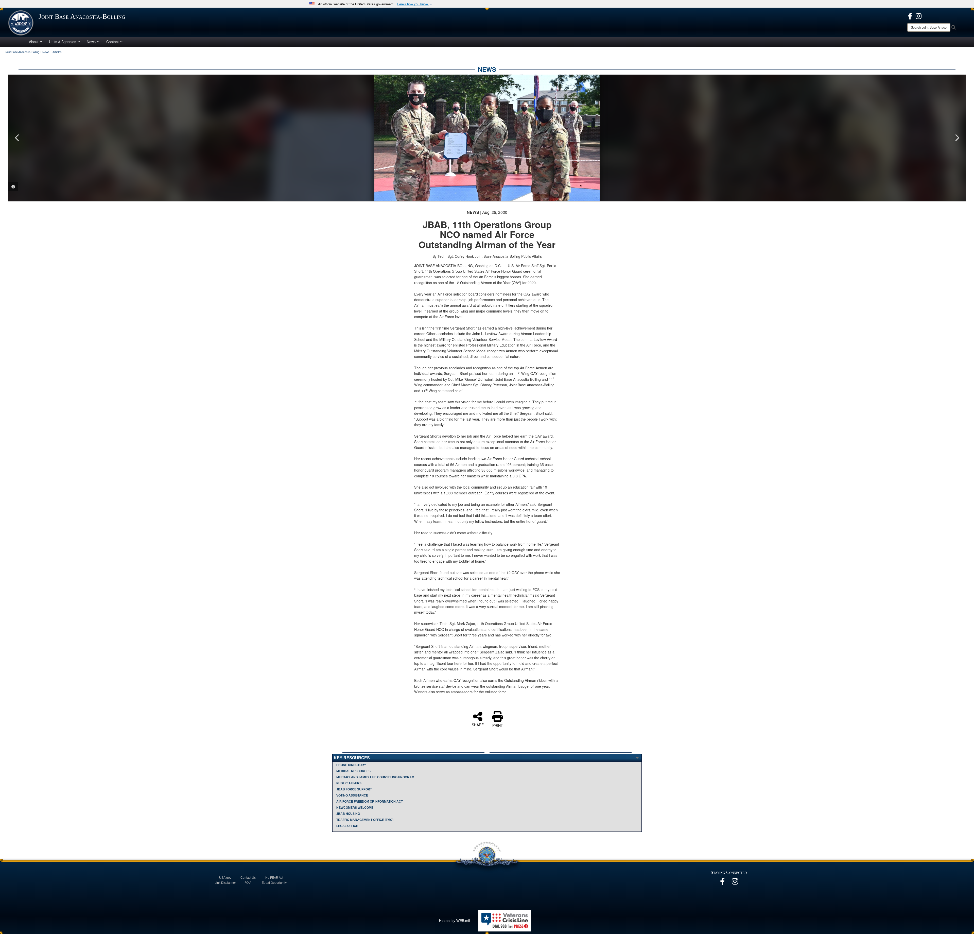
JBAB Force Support (354, 789)
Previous (17, 138)
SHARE (478, 724)
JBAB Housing (348, 814)
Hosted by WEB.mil (454, 921)
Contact (112, 41)
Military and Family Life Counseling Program (375, 777)
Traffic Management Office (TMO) (364, 820)
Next (957, 138)
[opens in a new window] (910, 15)
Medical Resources (353, 771)
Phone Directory (351, 765)
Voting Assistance (352, 795)
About (33, 41)
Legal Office (347, 826)
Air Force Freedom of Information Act (369, 801)
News (91, 41)
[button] (415, 4)
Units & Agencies (62, 41)
